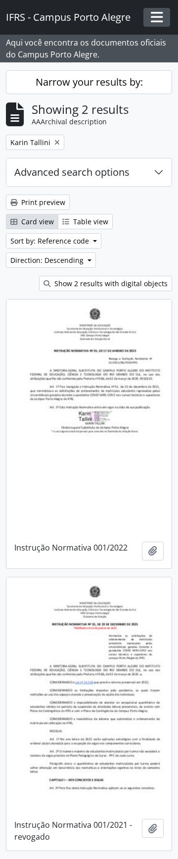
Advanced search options (72, 172)
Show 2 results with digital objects (110, 283)
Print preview (42, 202)
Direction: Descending (48, 260)
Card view (36, 221)
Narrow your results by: (89, 82)
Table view (89, 221)
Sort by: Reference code (50, 241)
